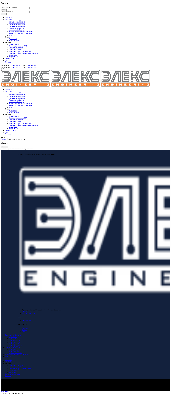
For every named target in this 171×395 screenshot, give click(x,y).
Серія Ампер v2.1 (14, 342)
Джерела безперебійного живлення (16, 354)
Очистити (4, 147)
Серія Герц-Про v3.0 (15, 353)
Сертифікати (13, 370)
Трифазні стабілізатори (12, 347)
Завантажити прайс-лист (17, 367)
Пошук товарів (6, 7)
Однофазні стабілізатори (13, 335)
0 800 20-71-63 (31, 65)
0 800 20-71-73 (16, 65)
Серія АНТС (13, 337)
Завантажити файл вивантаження (20, 369)
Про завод (8, 360)
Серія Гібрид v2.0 (14, 338)
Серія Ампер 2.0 (14, 340)
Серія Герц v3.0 (14, 344)
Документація (13, 372)
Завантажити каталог (16, 365)
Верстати (8, 356)
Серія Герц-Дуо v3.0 (15, 346)
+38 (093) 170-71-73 (28, 313)
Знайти (4, 10)
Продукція (8, 361)
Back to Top (5, 391)
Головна (3, 139)
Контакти (8, 376)
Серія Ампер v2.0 (14, 349)
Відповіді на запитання (12, 374)
